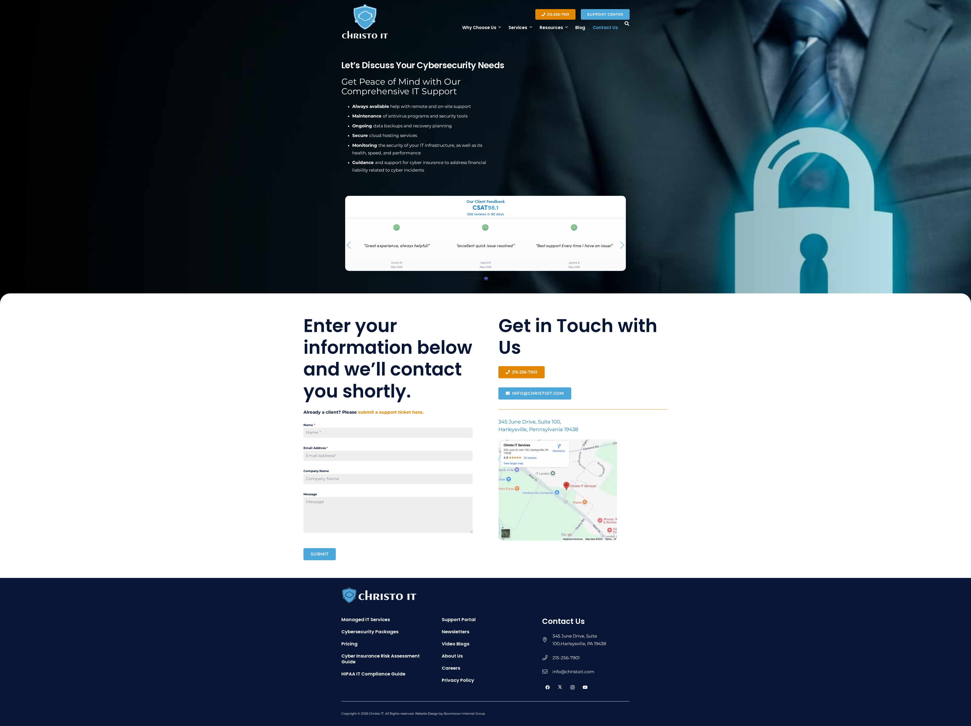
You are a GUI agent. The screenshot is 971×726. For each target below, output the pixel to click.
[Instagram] (572, 687)
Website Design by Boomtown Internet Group (450, 713)
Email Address (315, 448)
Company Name (316, 471)
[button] (499, 27)
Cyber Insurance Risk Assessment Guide (380, 659)
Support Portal (459, 619)
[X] (560, 687)
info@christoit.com (573, 671)
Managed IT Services (365, 619)
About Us (452, 656)
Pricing (349, 644)
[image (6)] (583, 490)
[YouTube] (585, 687)
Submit (320, 554)
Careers (451, 668)
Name (309, 425)
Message (310, 494)
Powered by (476, 278)
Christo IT (376, 713)
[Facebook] (547, 687)
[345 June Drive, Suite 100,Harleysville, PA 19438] (547, 639)
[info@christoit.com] (547, 671)
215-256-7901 (566, 657)
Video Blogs (455, 644)
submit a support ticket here (390, 412)
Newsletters (455, 631)
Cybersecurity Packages (370, 631)
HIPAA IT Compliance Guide (373, 674)
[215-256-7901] (547, 657)
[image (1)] (365, 21)
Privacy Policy (458, 680)
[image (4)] (410, 595)
